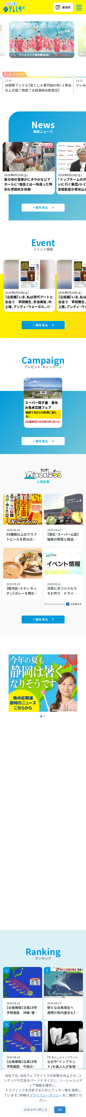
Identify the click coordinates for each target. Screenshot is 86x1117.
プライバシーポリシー (45, 1095)
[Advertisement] (43, 781)
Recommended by (54, 604)
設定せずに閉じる (35, 1109)
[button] (41, 716)
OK (60, 1109)
